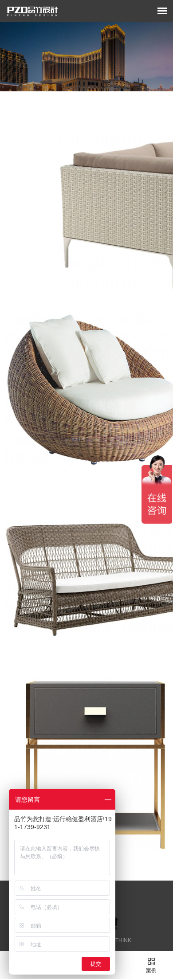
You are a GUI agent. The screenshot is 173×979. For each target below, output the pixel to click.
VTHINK (121, 940)
